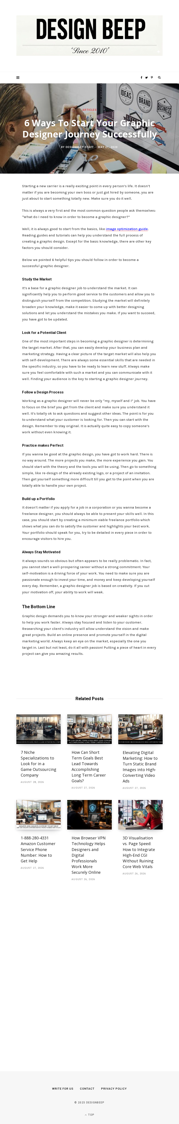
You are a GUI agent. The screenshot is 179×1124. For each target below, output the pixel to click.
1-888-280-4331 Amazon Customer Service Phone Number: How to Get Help (38, 849)
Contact (87, 1088)
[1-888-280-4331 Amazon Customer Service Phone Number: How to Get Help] (38, 815)
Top (90, 1114)
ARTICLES (89, 109)
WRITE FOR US (62, 1088)
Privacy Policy (114, 1088)
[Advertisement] (49, 971)
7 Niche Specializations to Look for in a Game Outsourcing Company (38, 764)
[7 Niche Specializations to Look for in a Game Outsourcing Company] (38, 729)
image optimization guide (127, 229)
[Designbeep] (89, 36)
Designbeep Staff (80, 147)
